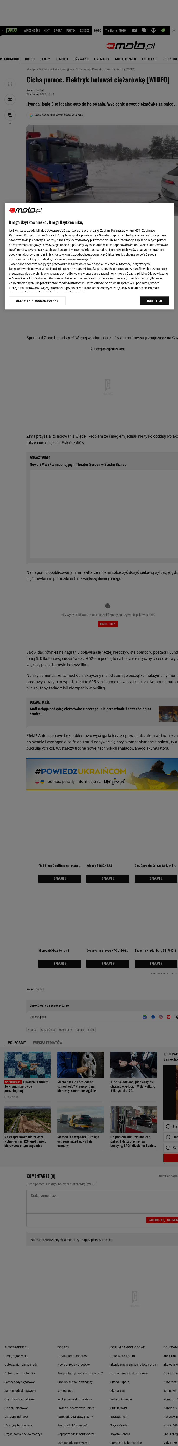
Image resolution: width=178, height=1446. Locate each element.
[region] (89, 256)
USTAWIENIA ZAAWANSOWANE (37, 300)
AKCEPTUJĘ (154, 301)
